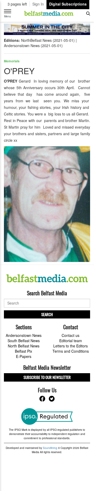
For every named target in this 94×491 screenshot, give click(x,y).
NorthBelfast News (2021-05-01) (48, 40)
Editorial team (70, 340)
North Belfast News (23, 345)
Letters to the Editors (70, 345)
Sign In (38, 4)
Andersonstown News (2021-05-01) (33, 45)
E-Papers (23, 356)
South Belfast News (24, 340)
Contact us (70, 335)
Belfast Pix (23, 351)
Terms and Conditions (70, 351)
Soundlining (50, 448)
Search (47, 314)
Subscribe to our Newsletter (47, 377)
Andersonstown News (24, 335)
